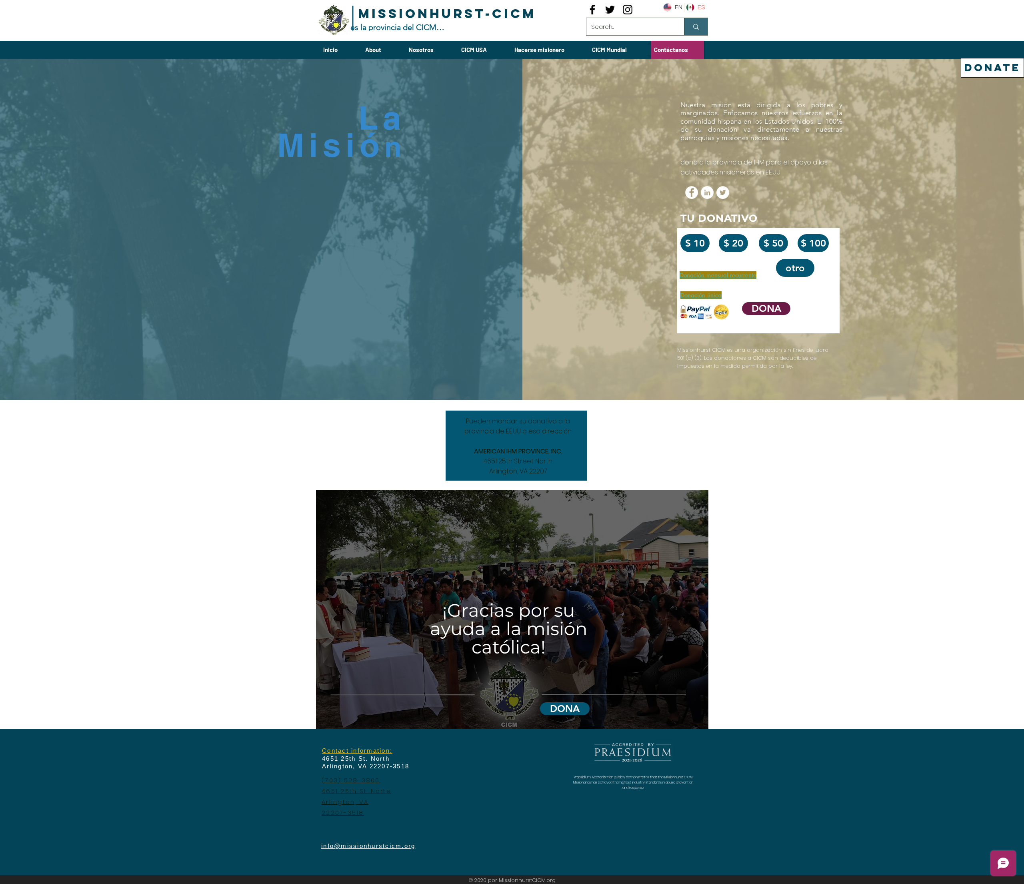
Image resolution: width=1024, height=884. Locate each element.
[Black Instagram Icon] (627, 9)
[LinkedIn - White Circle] (707, 192)
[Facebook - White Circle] (691, 192)
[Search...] (696, 26)
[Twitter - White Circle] (722, 192)
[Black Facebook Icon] (592, 9)
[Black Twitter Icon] (610, 9)
